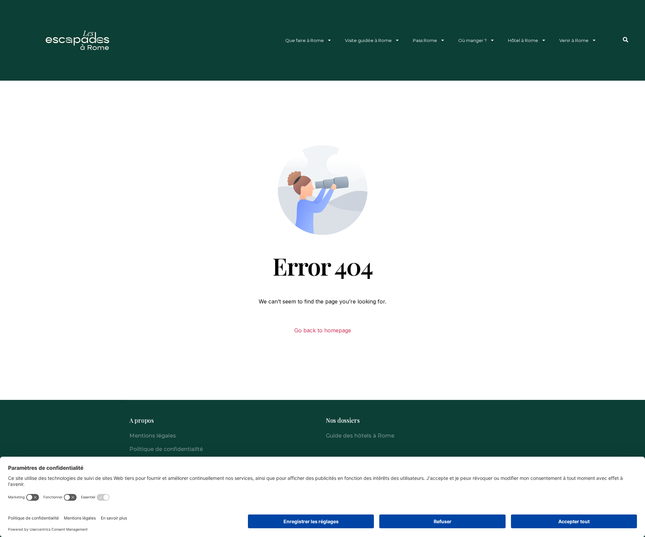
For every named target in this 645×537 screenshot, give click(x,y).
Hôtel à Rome (523, 40)
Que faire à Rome (304, 40)
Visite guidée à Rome (368, 40)
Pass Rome (425, 40)
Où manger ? (472, 40)
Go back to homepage (322, 330)
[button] (625, 39)
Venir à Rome (574, 40)
